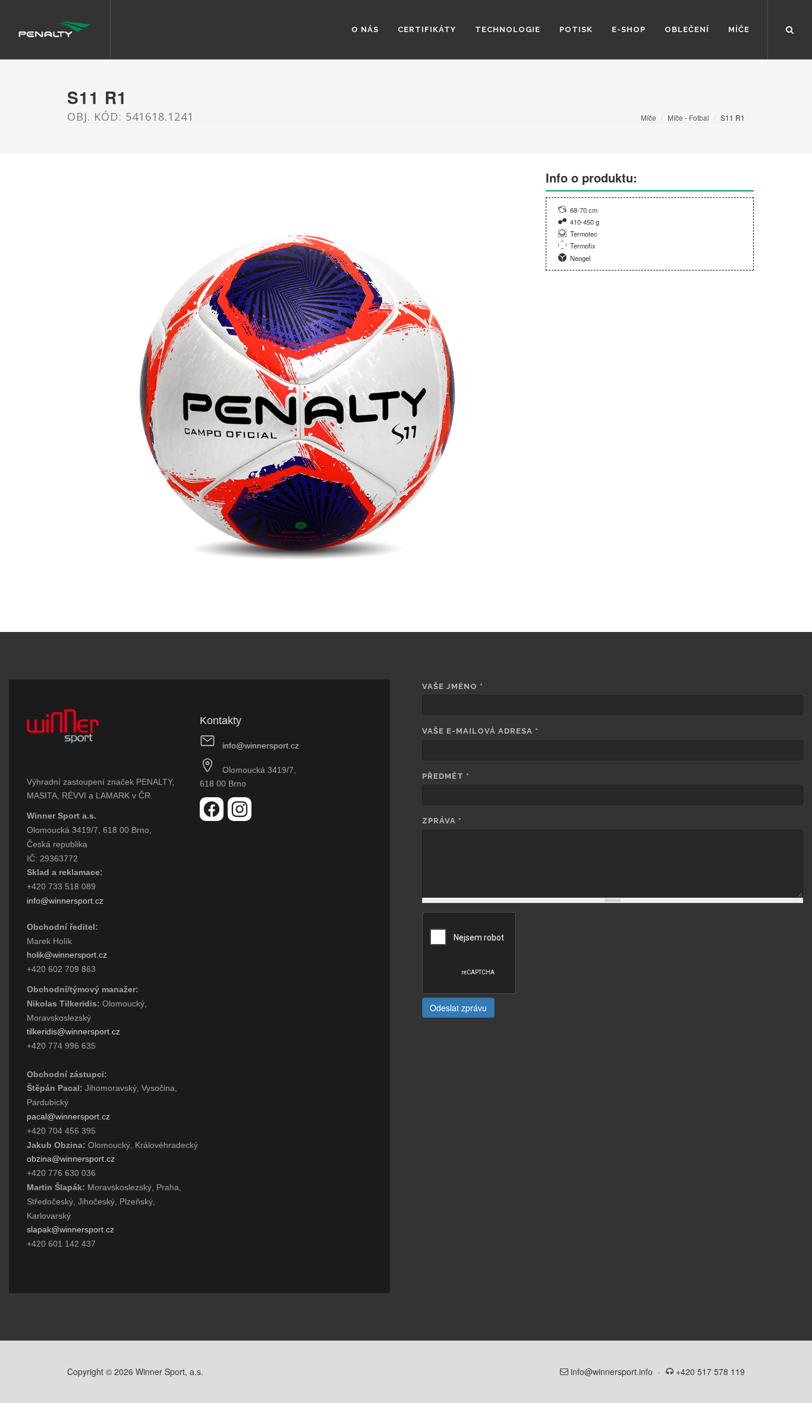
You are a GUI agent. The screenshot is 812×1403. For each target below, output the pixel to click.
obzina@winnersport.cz (71, 1158)
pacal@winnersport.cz (68, 1116)
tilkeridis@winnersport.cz (73, 1031)
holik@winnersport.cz (67, 955)
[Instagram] (239, 817)
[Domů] (55, 29)
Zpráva (442, 820)
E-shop (629, 29)
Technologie (507, 29)
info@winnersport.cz (65, 900)
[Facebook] (214, 817)
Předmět (446, 776)
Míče (739, 29)
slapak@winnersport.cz (70, 1229)
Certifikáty (427, 29)
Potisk (576, 29)
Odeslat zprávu (458, 1008)
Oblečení (687, 29)
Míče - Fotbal (688, 117)
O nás (365, 29)
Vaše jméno (452, 686)
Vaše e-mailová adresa (480, 730)
